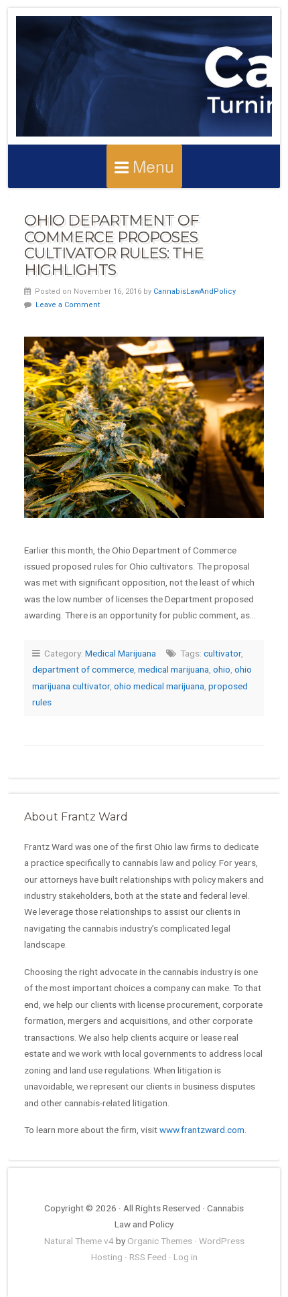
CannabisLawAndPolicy (194, 291)
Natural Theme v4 (79, 1240)
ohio (221, 669)
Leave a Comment (67, 304)
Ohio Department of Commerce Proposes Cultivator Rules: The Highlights (114, 245)
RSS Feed (148, 1256)
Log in (185, 1256)
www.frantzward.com (201, 1129)
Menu (153, 165)
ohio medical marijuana (159, 686)
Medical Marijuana (120, 653)
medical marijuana (173, 669)
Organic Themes (159, 1240)
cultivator (222, 653)
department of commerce (83, 669)
